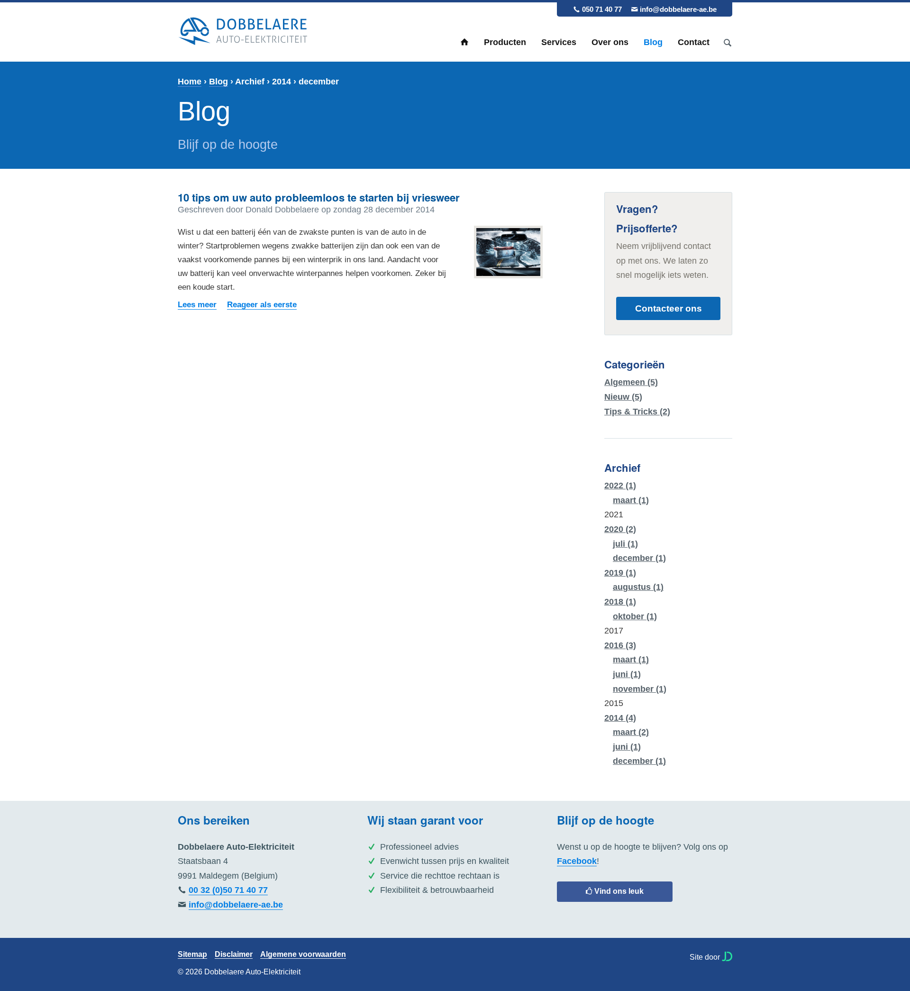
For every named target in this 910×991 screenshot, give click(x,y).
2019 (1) (620, 573)
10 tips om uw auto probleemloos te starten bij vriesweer (319, 197)
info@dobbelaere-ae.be (678, 9)
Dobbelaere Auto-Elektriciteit (243, 32)
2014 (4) (620, 718)
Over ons (610, 42)
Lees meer (197, 304)
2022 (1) (620, 485)
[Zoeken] (727, 42)
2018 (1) (620, 601)
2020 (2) (620, 529)
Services (558, 42)
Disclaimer (234, 954)
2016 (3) (620, 645)
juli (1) (625, 544)
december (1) (639, 558)
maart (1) (631, 500)
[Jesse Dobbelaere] (727, 956)
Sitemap (192, 954)
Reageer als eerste (262, 304)
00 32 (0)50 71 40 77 (228, 890)
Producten (505, 42)
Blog (653, 42)
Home (464, 42)
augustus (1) (638, 587)
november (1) (639, 689)
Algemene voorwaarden (303, 954)
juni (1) (627, 674)
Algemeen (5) (631, 382)
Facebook (577, 861)
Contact (694, 42)
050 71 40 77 (602, 9)
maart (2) (631, 732)
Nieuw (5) (623, 397)
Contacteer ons (668, 308)
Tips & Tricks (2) (637, 411)
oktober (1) (635, 616)
